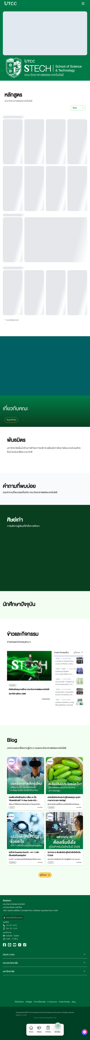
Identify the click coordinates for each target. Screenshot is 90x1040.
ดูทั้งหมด (43, 906)
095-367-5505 (11, 960)
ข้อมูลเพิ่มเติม (11, 451)
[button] (83, 3)
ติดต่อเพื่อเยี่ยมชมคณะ (14, 949)
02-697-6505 (11, 957)
